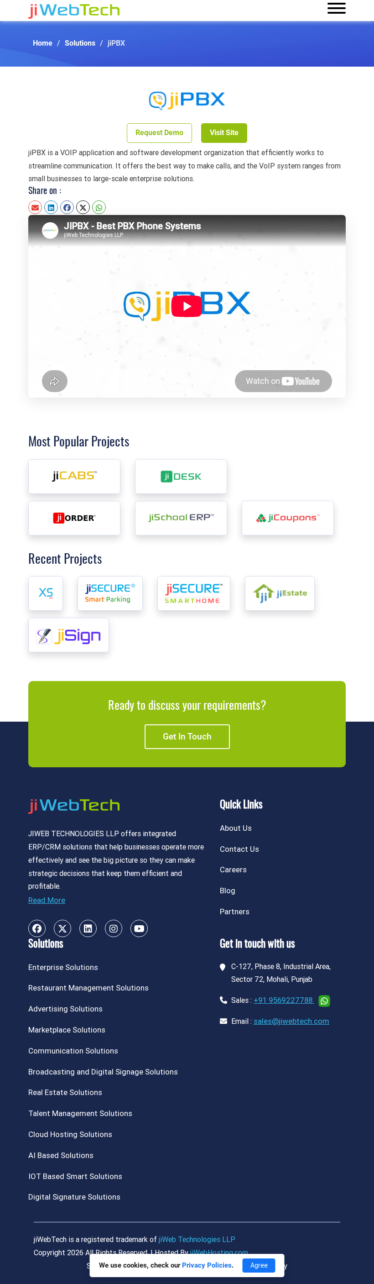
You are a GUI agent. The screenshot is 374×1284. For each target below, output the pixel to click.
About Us (236, 828)
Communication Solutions (73, 1050)
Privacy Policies (207, 1265)
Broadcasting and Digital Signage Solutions (103, 1071)
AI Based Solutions (61, 1155)
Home (42, 43)
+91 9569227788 (284, 1000)
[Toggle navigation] (336, 10)
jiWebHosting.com (219, 1252)
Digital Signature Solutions (74, 1196)
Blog (227, 890)
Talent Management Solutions (80, 1113)
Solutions (80, 43)
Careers (233, 869)
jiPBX (116, 43)
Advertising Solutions (65, 1008)
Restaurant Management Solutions (88, 987)
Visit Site (224, 132)
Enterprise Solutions (63, 967)
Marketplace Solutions (66, 1029)
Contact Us (239, 849)
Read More (46, 900)
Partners (234, 911)
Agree (259, 1265)
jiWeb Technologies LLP (197, 1239)
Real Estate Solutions (65, 1092)
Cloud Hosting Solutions (70, 1134)
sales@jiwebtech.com (291, 1021)
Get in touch (187, 736)
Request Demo (159, 132)
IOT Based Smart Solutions (75, 1176)
